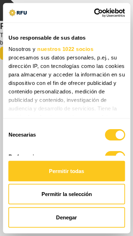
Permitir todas (66, 171)
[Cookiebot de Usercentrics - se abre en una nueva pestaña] (95, 12)
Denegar (66, 217)
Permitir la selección (66, 194)
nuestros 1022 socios (65, 49)
